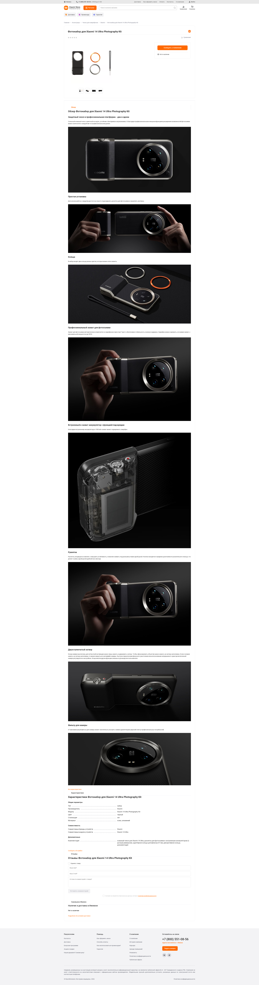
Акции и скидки (69, 949)
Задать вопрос (170, 948)
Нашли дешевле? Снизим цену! (74, 952)
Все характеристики (74, 789)
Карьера (132, 945)
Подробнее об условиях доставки (79, 916)
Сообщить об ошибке (75, 850)
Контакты (170, 2)
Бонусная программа (71, 945)
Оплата (161, 2)
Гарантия (100, 949)
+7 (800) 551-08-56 (84, 2)
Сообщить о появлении (172, 48)
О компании (180, 2)
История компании (136, 942)
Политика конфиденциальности (140, 956)
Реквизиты (133, 952)
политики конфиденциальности (147, 896)
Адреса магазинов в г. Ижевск (172, 942)
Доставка (137, 2)
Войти (193, 2)
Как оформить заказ (150, 2)
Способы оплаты (102, 942)
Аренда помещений (136, 949)
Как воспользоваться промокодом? (109, 945)
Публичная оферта (136, 960)
